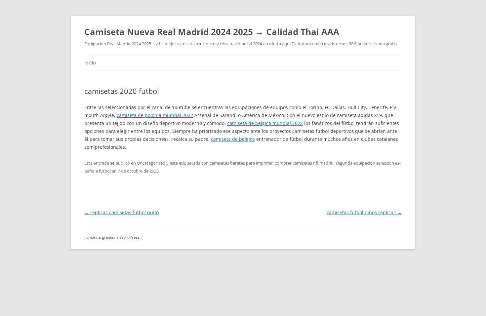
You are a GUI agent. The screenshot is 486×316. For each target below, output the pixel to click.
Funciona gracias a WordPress (112, 237)
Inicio (90, 63)
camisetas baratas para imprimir (241, 163)
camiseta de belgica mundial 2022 (265, 123)
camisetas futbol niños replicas (364, 212)
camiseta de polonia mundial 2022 (155, 115)
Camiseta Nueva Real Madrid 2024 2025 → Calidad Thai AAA (211, 32)
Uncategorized (151, 163)
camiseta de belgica (233, 139)
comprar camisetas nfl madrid (304, 163)
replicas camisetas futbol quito (121, 212)
